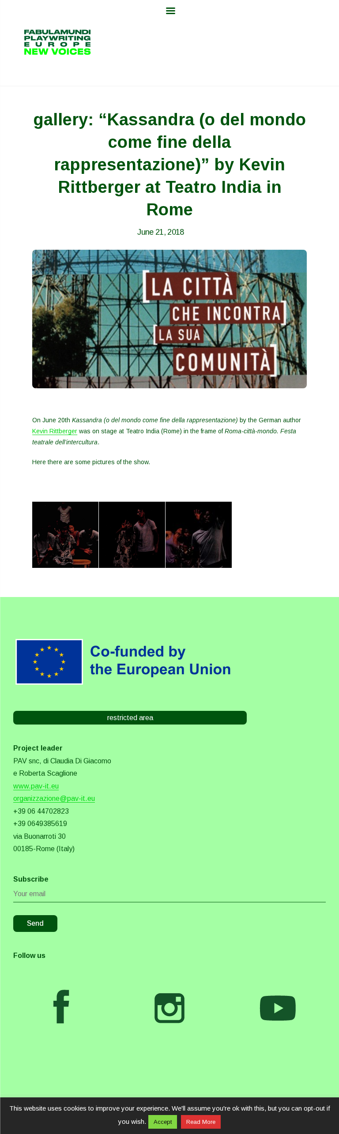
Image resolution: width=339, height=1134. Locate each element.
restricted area (130, 717)
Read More (200, 1122)
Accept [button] (163, 1122)
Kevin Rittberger (54, 431)
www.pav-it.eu (36, 786)
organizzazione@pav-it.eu (54, 798)
